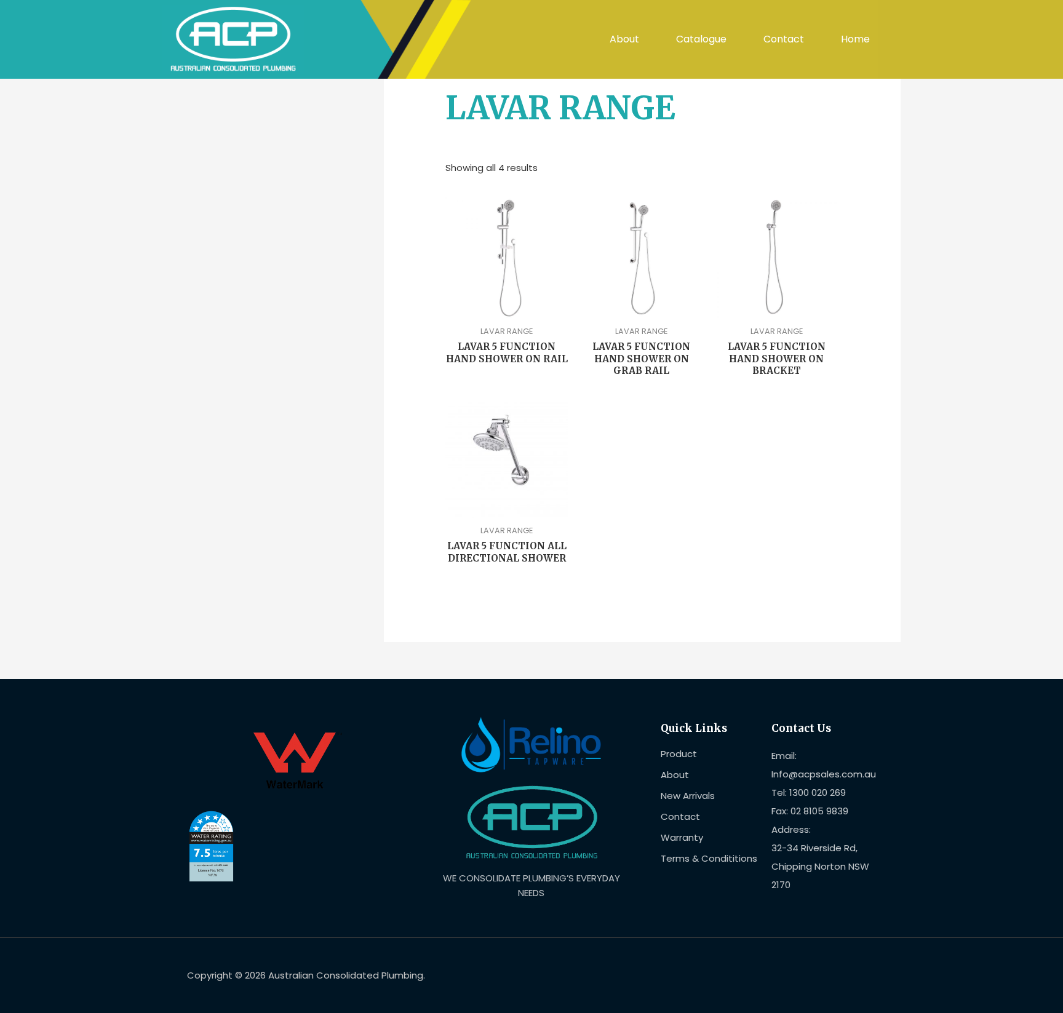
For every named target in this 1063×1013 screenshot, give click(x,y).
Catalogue (701, 39)
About (624, 39)
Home (855, 39)
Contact (783, 39)
